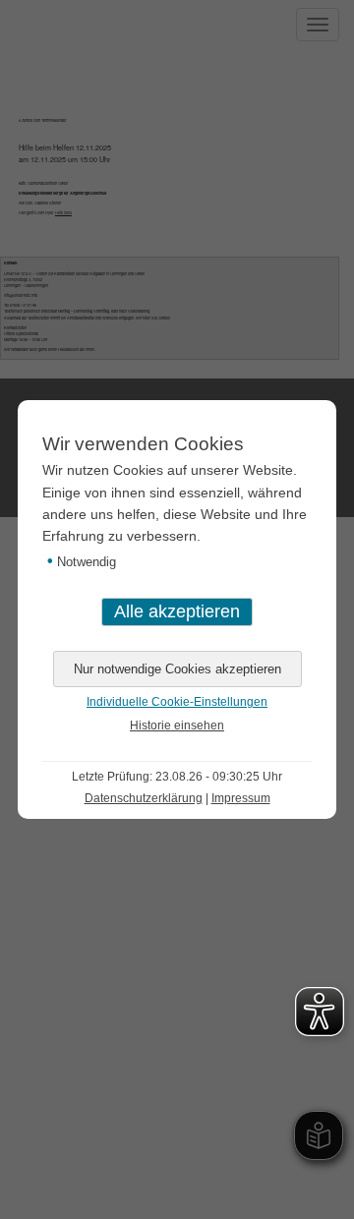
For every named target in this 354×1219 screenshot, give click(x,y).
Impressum (240, 798)
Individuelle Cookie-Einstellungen (177, 702)
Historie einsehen (177, 725)
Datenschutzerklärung (144, 798)
